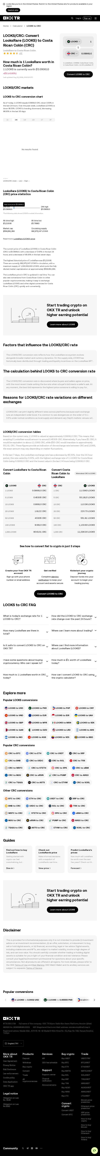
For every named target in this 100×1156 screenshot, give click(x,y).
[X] (23, 1148)
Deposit (26, 1058)
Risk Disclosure (9, 1069)
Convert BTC (67, 1115)
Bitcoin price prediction (86, 1101)
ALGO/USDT (86, 1087)
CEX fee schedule (49, 1063)
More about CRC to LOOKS (85, 473)
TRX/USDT (85, 1079)
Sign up (87, 18)
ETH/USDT (85, 1067)
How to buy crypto (86, 1120)
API (43, 1058)
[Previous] (5, 1000)
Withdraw (27, 1063)
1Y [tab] (42, 120)
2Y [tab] (50, 120)
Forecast (75, 868)
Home (6, 26)
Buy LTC (65, 1096)
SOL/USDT (85, 1075)
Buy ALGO (66, 1087)
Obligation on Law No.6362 (11, 1105)
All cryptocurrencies (30, 1080)
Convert (26, 1071)
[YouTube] (36, 1148)
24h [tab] (16, 120)
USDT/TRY (85, 1058)
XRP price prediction (85, 1113)
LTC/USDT (85, 1096)
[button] (72, 18)
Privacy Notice (9, 1065)
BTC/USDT (85, 1063)
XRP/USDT (85, 1083)
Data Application (10, 1082)
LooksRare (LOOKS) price (24, 239)
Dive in (9, 868)
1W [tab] (25, 120)
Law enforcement (10, 1073)
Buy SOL (65, 1075)
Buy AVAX (66, 1092)
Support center (48, 1074)
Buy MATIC (66, 1071)
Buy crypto (27, 1067)
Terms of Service (34, 968)
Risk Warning (38, 965)
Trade (25, 1075)
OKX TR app (8, 1086)
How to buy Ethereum (86, 1132)
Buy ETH (65, 1067)
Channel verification (47, 1080)
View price (44, 868)
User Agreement (10, 1061)
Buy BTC (65, 1063)
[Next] (94, 1000)
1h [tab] (7, 120)
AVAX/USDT (86, 1092)
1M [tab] (33, 120)
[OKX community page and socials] (41, 1148)
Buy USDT (66, 1058)
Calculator (18, 26)
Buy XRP (65, 1079)
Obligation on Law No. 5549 (11, 1099)
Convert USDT (68, 1110)
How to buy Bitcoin (86, 1126)
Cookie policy (9, 1078)
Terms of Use (21, 965)
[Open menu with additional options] (95, 18)
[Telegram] (27, 1148)
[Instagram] (32, 1148)
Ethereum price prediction (87, 1107)
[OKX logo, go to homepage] (11, 18)
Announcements (49, 1085)
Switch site (13, 10)
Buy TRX (65, 1083)
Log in (78, 18)
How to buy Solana (86, 1138)
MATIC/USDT (86, 1071)
